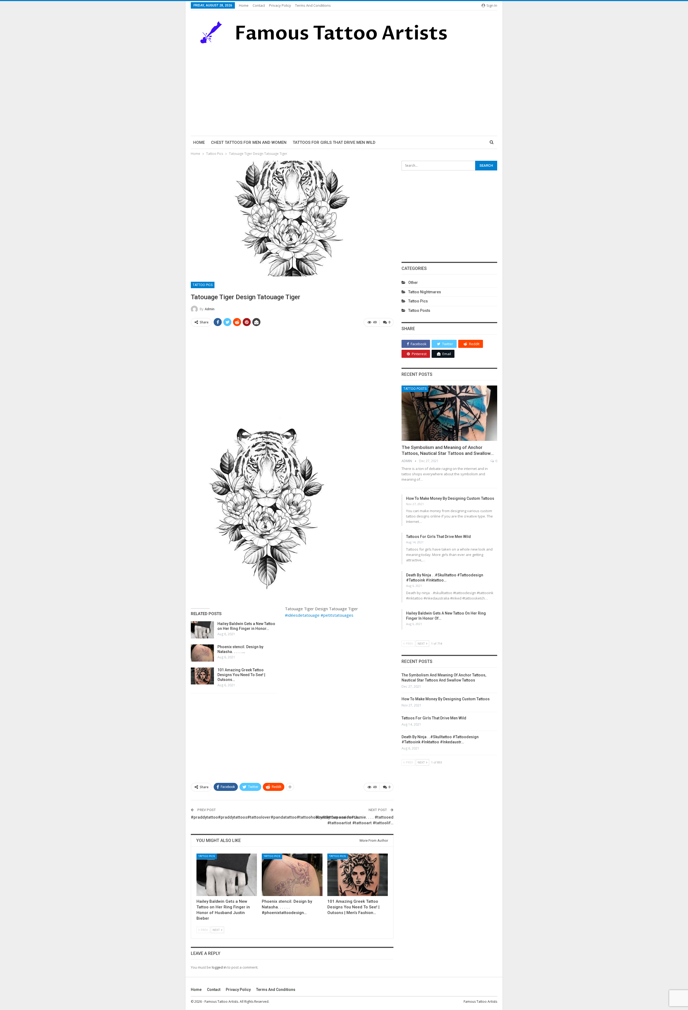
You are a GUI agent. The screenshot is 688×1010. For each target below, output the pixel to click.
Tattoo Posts (419, 310)
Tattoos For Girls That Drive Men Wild (334, 142)
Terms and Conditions (313, 5)
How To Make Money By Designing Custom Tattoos (450, 498)
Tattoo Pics (203, 285)
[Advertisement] (344, 90)
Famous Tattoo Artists (480, 1001)
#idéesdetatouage (302, 615)
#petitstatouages (337, 615)
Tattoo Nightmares (424, 292)
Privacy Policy (280, 5)
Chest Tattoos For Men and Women (248, 142)
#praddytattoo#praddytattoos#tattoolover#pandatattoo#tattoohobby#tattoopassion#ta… (275, 817)
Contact (259, 5)
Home (244, 5)
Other (413, 282)
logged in (219, 967)
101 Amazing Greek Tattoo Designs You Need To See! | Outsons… (241, 675)
